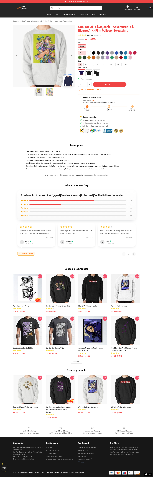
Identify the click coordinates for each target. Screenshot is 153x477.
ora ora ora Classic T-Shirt (23, 348)
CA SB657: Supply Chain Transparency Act (59, 459)
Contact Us (82, 456)
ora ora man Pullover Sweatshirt (58, 306)
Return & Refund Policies (86, 453)
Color (80, 49)
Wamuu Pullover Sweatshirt (88, 407)
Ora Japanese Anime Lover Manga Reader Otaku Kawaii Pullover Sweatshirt (58, 409)
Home (15, 21)
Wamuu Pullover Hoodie (119, 306)
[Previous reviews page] (124, 254)
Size (79, 61)
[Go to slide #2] (49, 92)
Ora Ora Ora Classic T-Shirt (55, 348)
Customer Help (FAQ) (85, 459)
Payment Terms (83, 450)
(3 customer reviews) (94, 35)
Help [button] (149, 474)
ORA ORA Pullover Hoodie (87, 306)
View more (77, 361)
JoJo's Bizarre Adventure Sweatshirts (58, 21)
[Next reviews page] (134, 254)
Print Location (83, 68)
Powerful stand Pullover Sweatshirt (26, 407)
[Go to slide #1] (39, 92)
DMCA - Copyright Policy (54, 456)
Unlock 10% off (4, 468)
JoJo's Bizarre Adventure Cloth (31, 21)
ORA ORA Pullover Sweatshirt (121, 407)
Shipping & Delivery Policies (87, 447)
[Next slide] (71, 56)
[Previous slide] (16, 56)
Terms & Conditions (52, 450)
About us (49, 447)
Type (79, 43)
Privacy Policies (51, 453)
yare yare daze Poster (21, 306)
